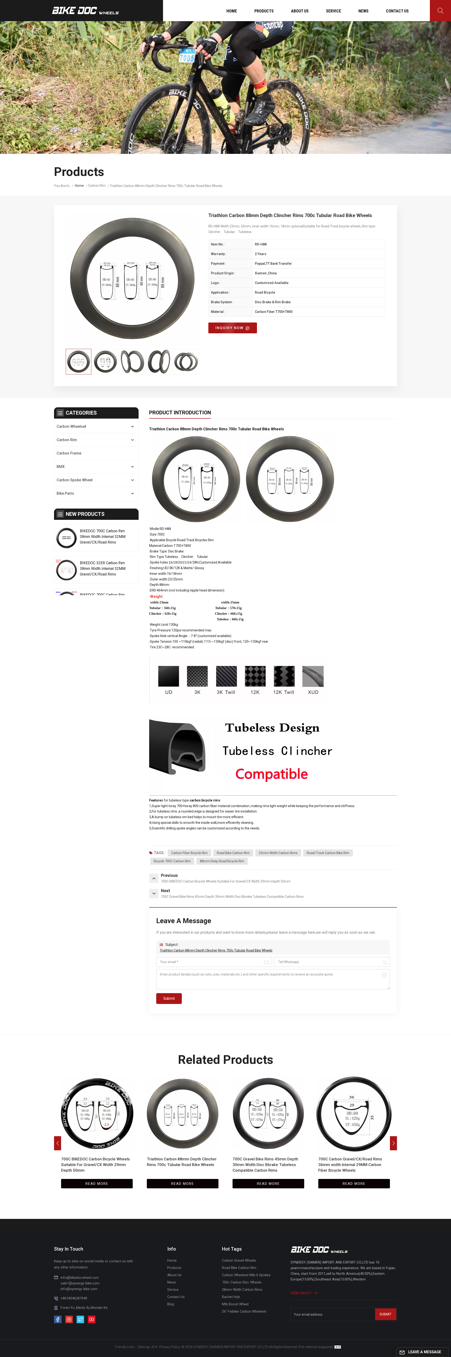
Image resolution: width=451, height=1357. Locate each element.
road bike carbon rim (233, 853)
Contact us (397, 10)
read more (97, 1184)
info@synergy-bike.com (79, 1289)
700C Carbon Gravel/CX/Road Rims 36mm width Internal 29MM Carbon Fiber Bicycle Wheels (264, 1165)
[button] (393, 1143)
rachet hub (231, 1297)
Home (231, 10)
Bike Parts (65, 493)
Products (264, 10)
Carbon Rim (96, 185)
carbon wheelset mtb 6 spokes (246, 1275)
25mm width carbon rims (278, 853)
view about (301, 1293)
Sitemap (144, 1347)
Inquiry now (230, 328)
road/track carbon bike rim (328, 853)
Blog (170, 1304)
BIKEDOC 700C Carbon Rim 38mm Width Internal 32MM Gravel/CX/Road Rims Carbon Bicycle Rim (102, 537)
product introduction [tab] (180, 413)
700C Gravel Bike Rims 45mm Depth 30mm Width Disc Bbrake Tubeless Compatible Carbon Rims (179, 1165)
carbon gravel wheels (239, 1260)
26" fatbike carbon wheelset (244, 1311)
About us (300, 10)
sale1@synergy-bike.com (80, 1283)
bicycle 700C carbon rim (172, 861)
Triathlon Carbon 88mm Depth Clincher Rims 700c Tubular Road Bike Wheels (216, 950)
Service (333, 10)
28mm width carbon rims (242, 1289)
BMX (61, 466)
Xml (154, 1347)
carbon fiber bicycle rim (189, 853)
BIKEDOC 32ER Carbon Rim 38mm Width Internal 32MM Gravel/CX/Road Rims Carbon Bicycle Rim (102, 569)
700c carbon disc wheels (241, 1282)
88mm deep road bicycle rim (222, 861)
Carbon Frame (69, 453)
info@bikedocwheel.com (80, 1277)
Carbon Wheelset (71, 426)
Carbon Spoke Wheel (75, 480)
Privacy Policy (169, 1347)
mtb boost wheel (235, 1304)
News (363, 10)
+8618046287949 (74, 1298)
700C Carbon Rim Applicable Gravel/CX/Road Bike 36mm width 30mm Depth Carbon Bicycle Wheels (351, 1165)
